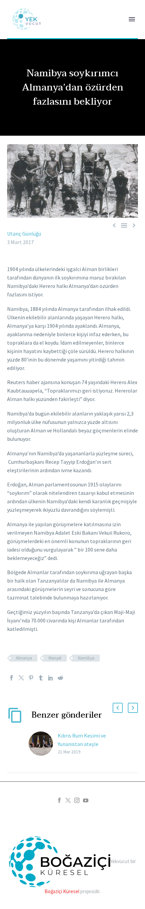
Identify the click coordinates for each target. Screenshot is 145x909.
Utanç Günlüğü (24, 233)
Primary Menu (132, 19)
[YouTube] (85, 800)
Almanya (24, 658)
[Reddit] (60, 677)
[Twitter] (21, 677)
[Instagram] (77, 800)
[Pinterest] (31, 677)
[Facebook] (11, 677)
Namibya (86, 658)
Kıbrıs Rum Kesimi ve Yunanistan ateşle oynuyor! (82, 744)
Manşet (55, 658)
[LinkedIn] (50, 677)
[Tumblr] (41, 677)
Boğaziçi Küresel (62, 891)
